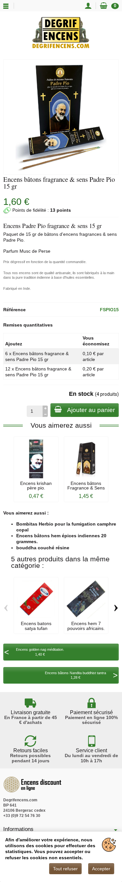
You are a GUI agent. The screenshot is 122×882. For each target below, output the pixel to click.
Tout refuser (65, 868)
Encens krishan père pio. (36, 485)
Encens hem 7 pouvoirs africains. (86, 626)
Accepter (101, 868)
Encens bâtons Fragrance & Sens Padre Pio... (86, 488)
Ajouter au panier (91, 410)
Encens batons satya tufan (36, 626)
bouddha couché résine (42, 547)
